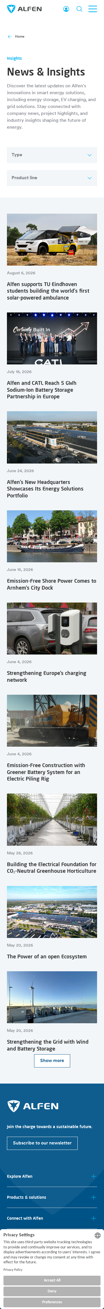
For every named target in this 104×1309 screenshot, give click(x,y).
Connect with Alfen (25, 1218)
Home (20, 36)
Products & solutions (26, 1197)
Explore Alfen (19, 1176)
